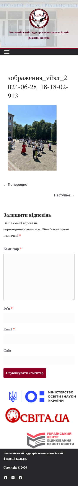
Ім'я (8, 308)
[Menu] (6, 52)
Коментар (12, 248)
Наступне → (64, 195)
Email (9, 329)
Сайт (7, 350)
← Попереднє (15, 184)
